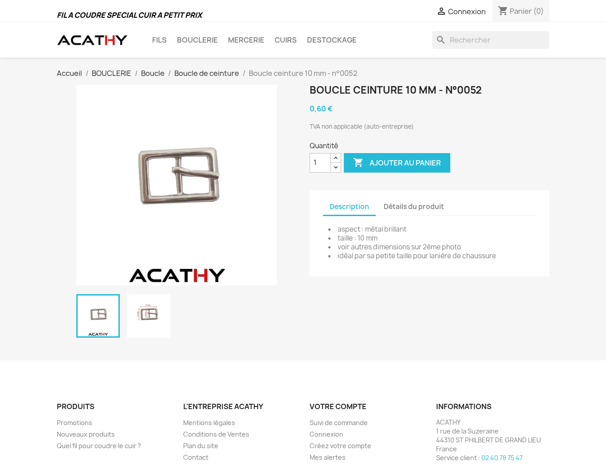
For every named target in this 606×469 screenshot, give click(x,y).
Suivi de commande (339, 422)
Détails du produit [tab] (414, 206)
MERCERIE (246, 40)
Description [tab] (349, 206)
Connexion (326, 434)
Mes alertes (328, 457)
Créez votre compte (340, 445)
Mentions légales (209, 422)
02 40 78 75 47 (502, 457)
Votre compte (338, 406)
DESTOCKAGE (332, 40)
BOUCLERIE (197, 40)
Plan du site (200, 445)
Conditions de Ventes (216, 434)
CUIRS (286, 40)
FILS (159, 40)
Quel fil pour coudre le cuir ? (99, 445)
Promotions (74, 422)
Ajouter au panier (397, 162)
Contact (196, 457)
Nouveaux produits (86, 434)
